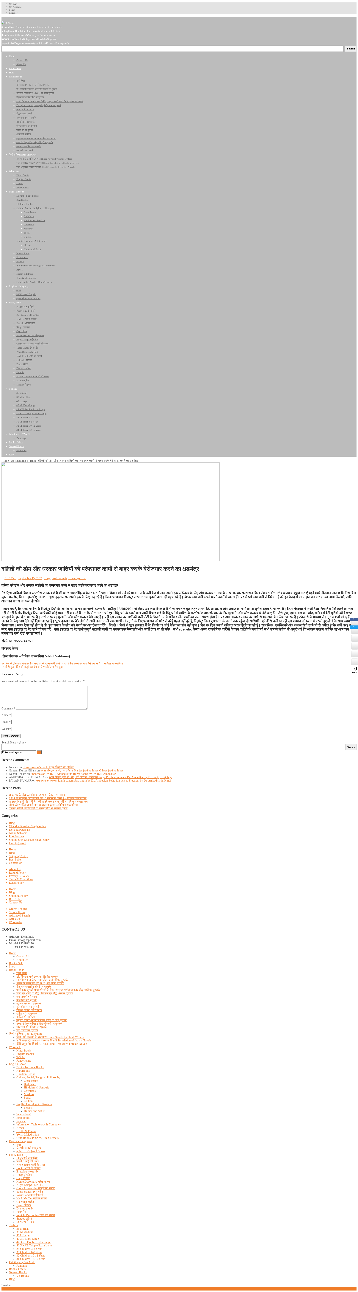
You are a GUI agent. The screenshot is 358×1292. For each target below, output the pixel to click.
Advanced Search (19, 915)
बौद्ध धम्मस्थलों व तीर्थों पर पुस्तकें (33, 986)
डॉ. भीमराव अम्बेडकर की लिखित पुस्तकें (37, 976)
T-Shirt (20, 1057)
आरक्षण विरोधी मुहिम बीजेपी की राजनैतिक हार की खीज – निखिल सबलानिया (48, 801)
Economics (22, 1117)
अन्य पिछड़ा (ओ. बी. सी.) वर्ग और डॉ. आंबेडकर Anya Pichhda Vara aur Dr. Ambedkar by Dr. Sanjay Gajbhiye (110, 777)
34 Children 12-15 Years (30, 1258)
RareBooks (23, 1070)
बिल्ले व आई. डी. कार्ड (27, 1161)
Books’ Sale (16, 963)
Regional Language (20, 1141)
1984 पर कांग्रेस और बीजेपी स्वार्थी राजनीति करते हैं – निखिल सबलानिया (48, 798)
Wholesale (15, 1047)
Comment (8, 708)
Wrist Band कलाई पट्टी (29, 1195)
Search (351, 747)
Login (12, 9)
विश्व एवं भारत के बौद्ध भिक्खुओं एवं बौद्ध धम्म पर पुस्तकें (44, 993)
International (23, 1114)
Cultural (28, 1100)
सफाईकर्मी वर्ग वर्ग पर (27, 996)
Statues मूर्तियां (24, 1218)
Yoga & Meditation (27, 1134)
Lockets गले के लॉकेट (28, 1168)
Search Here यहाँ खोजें (13, 742)
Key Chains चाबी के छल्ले (30, 1164)
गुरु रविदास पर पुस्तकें (28, 1006)
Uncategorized (19, 460)
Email (6, 721)
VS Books (22, 1275)
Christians (30, 1090)
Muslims (29, 1094)
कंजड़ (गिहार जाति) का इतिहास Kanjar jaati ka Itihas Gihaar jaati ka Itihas (81, 770)
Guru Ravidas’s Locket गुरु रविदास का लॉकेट (48, 767)
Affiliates (14, 918)
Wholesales (15, 922)
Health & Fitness (26, 1131)
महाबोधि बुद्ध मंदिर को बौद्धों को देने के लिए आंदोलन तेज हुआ (32, 666)
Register (13, 12)
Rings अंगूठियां (24, 1174)
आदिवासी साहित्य (25, 1016)
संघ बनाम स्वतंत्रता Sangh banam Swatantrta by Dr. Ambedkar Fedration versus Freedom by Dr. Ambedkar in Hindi (103, 780)
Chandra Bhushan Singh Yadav (27, 826)
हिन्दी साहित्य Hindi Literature (25, 1033)
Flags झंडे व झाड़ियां (27, 1158)
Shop (12, 966)
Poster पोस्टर (23, 1205)
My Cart (13, 3)
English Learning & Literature (34, 1104)
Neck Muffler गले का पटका (31, 1198)
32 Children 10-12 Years (30, 1255)
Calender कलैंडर (25, 1201)
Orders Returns (18, 908)
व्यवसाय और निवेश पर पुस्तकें (31, 1027)
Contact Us (15, 862)
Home (5, 460)
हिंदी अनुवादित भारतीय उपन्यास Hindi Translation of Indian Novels (53, 1040)
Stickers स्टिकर (25, 1221)
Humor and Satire (34, 1111)
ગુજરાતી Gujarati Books (30, 1151)
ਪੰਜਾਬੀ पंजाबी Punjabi (28, 1148)
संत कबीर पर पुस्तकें (27, 1030)
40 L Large (22, 1235)
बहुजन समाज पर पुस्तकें (28, 1003)
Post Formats (59, 578)
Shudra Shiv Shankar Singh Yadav (29, 839)
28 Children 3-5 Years (29, 1248)
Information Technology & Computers (39, 1124)
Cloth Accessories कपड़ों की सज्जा (35, 1188)
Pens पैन (21, 1211)
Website (6, 728)
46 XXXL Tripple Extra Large (34, 1245)
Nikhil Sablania (18, 833)
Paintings (21, 1265)
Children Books (25, 1074)
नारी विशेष (21, 973)
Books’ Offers (17, 1269)
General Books (18, 1272)
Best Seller (15, 859)
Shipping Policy (18, 856)
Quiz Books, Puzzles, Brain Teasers (37, 1137)
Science (21, 1121)
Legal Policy (16, 882)
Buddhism (30, 1084)
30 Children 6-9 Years (29, 1252)
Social (27, 1097)
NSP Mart (10, 578)
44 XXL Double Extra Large (33, 1242)
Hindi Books (16, 969)
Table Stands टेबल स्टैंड (29, 1191)
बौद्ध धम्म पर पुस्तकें (26, 1000)
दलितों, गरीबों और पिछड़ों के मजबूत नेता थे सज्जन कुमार (38, 808)
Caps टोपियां (23, 1178)
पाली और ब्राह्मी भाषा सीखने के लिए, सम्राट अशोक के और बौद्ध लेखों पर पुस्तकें (58, 990)
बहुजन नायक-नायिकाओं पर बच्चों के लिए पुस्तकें (41, 1020)
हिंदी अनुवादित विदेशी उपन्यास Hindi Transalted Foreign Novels (51, 1043)
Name (6, 715)
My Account (15, 6)
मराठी (19, 1144)
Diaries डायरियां (25, 1208)
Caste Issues (31, 1080)
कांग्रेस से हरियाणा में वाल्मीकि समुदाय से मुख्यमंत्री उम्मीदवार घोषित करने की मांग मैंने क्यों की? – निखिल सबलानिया (62, 663)
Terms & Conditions (21, 879)
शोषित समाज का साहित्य (29, 1010)
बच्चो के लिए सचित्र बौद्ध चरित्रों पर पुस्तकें (39, 1023)
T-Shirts (13, 1225)
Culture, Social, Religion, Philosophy (38, 1077)
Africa (20, 1127)
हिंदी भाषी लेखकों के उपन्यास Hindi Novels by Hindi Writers (50, 1037)
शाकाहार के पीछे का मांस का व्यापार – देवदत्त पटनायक (37, 794)
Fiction (28, 1107)
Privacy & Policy (19, 876)
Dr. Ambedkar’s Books (30, 1067)
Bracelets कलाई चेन (27, 1171)
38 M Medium (24, 1232)
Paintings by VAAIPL (22, 1262)
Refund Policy (17, 872)
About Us (15, 869)
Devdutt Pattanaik (19, 829)
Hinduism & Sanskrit (36, 1087)
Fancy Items (23, 1060)
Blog (33, 460)
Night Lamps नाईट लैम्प (29, 1185)
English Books (25, 1053)
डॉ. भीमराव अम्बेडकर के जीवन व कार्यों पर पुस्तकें (42, 980)
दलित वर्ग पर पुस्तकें (26, 1013)
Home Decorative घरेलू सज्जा (33, 1181)
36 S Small (22, 1228)
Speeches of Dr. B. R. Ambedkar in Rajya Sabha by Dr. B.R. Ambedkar (73, 773)
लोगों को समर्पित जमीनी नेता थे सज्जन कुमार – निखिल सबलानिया (43, 805)
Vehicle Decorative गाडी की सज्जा (35, 1215)
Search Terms (17, 912)
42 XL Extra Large (27, 1238)
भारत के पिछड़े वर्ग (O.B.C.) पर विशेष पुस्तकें (40, 983)
